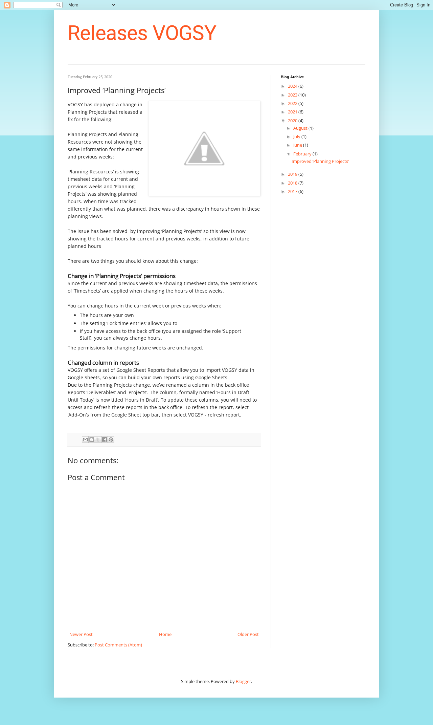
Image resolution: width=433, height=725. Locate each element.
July (297, 136)
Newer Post (81, 634)
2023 (293, 95)
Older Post (248, 634)
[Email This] (85, 439)
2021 (293, 112)
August (301, 128)
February (303, 154)
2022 (293, 103)
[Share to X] (98, 439)
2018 (293, 183)
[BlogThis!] (91, 439)
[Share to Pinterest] (111, 439)
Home (165, 634)
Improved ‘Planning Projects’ (320, 161)
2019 (293, 174)
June (298, 145)
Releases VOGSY (142, 33)
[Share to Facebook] (104, 439)
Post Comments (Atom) (118, 645)
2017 (293, 191)
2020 (293, 121)
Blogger (243, 681)
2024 (293, 86)
